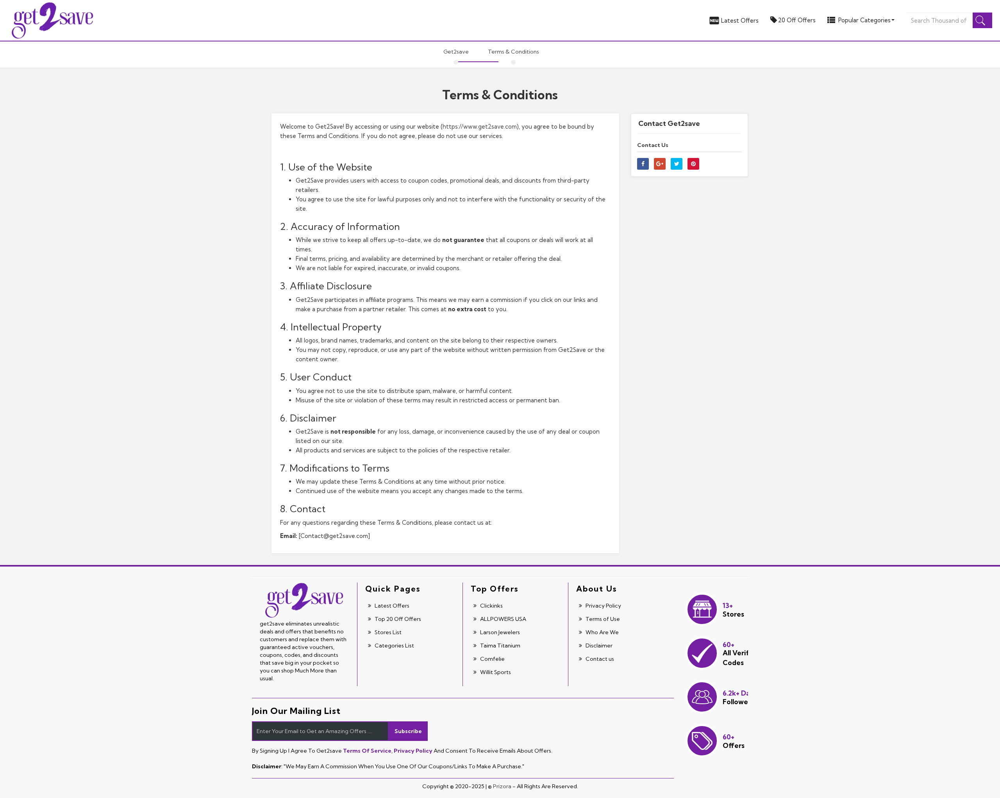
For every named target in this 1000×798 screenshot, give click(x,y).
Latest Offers (740, 20)
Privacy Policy (602, 605)
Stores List (387, 632)
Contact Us (652, 145)
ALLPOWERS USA (502, 618)
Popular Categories (864, 20)
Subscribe (408, 731)
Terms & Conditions (513, 51)
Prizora (502, 786)
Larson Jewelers (499, 632)
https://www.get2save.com (480, 126)
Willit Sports (495, 672)
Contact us (599, 658)
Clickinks (491, 605)
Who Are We (601, 632)
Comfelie (492, 658)
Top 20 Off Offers (397, 618)
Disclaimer (598, 645)
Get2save (456, 51)
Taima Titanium (499, 645)
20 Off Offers (797, 20)
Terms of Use (602, 618)
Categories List (393, 645)
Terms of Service (367, 750)
